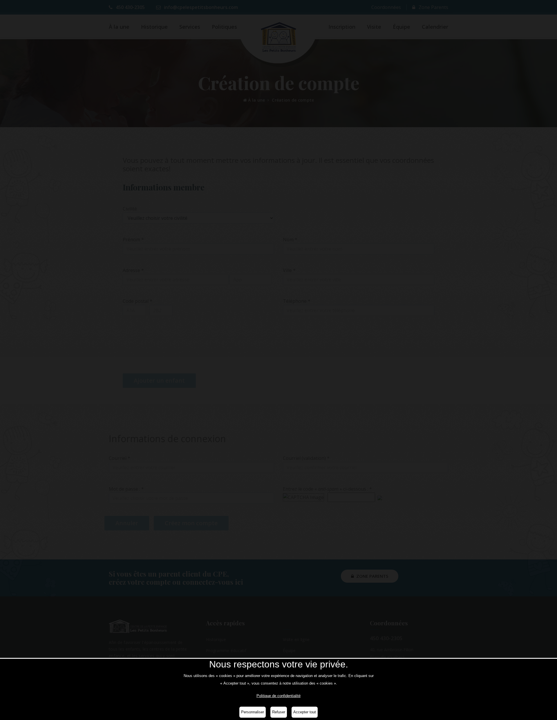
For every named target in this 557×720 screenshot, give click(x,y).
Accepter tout (304, 712)
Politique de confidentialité (278, 696)
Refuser (278, 712)
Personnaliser (252, 712)
